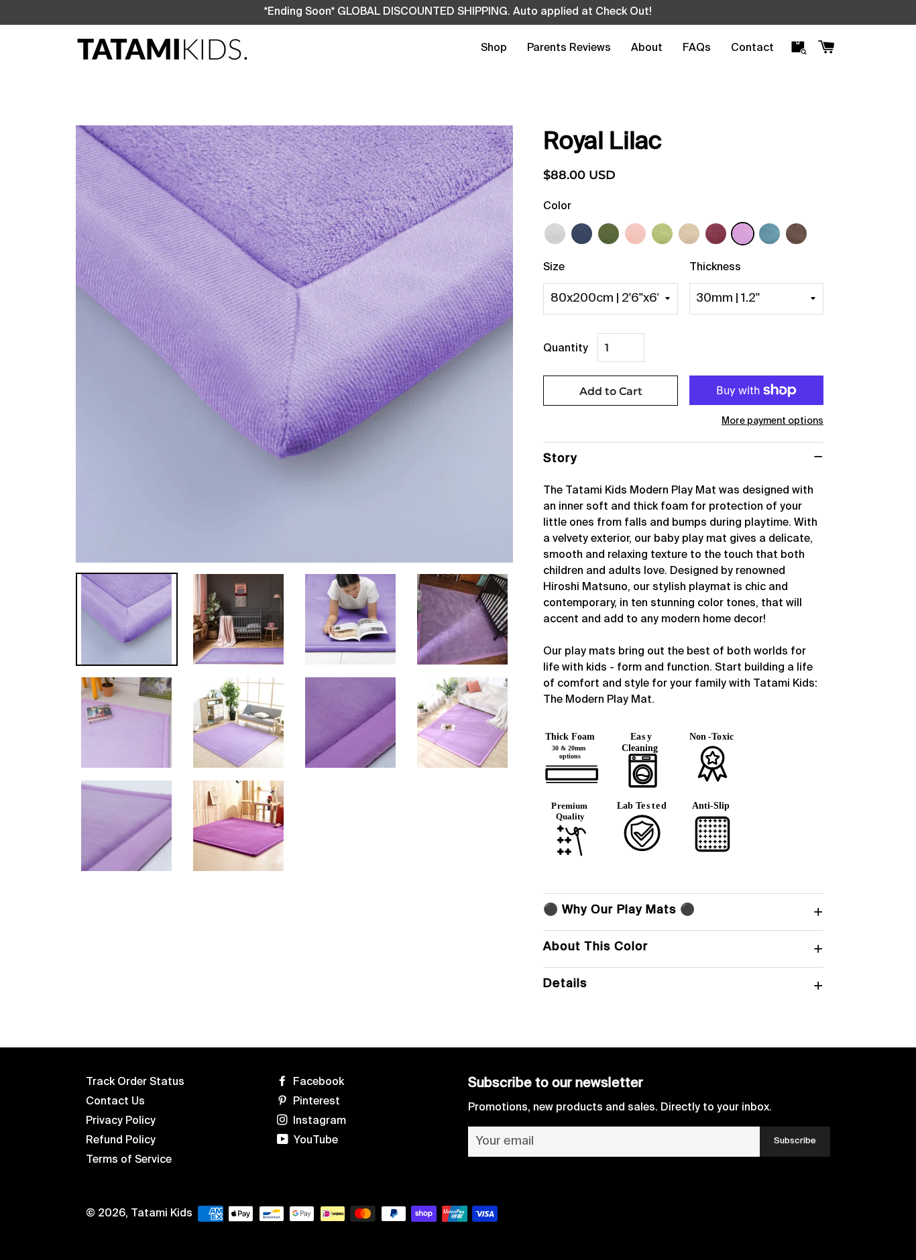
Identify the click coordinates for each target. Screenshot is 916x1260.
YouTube (314, 1140)
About (647, 48)
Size (554, 267)
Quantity (565, 348)
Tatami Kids (161, 1213)
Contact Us (115, 1101)
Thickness (715, 267)
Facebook (317, 1082)
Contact (752, 48)
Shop (494, 48)
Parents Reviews (569, 48)
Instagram (318, 1121)
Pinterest (315, 1101)
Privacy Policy (121, 1121)
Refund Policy (121, 1140)
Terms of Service (129, 1160)
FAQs (697, 48)
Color (557, 206)
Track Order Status (135, 1082)
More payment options (772, 421)
